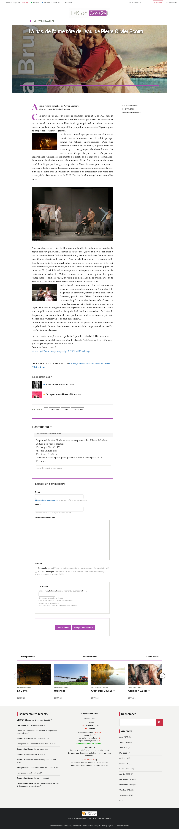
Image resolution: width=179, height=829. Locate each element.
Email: (38, 505)
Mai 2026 (123, 753)
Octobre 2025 (125, 790)
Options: (39, 563)
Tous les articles (89, 656)
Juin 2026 (123, 748)
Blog (26, 3)
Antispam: (44, 586)
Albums (36, 3)
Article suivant (152, 657)
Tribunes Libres (24, 687)
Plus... (121, 800)
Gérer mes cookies (122, 826)
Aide (94, 818)
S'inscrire (158, 3)
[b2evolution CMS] (89, 813)
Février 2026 (124, 769)
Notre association (99, 687)
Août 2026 (123, 737)
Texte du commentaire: (45, 517)
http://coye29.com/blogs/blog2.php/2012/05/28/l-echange (61, 351)
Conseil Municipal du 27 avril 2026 (44, 744)
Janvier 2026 (124, 774)
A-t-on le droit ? (38, 754)
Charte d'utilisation (104, 818)
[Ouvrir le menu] (3, 3)
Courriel (66, 410)
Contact (68, 3)
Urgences (59, 690)
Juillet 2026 (124, 742)
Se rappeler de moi (46, 568)
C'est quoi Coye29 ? (103, 690)
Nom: (37, 492)
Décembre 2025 (126, 779)
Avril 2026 (123, 758)
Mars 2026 (123, 763)
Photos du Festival (51, 3)
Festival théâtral (43, 21)
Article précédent (27, 657)
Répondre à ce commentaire (52, 468)
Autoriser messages (46, 572)
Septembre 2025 (126, 795)
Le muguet (44, 778)
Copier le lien (78, 410)
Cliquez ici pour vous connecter (47, 500)
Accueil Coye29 (13, 3)
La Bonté (22, 690)
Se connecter (171, 3)
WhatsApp (55, 410)
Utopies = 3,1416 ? (139, 690)
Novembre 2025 (126, 785)
